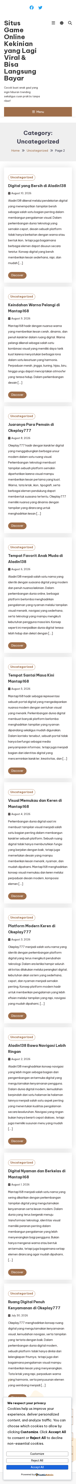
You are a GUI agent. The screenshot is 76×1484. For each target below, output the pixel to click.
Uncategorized (21, 177)
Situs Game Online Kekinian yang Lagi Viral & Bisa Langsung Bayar (20, 50)
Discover (17, 275)
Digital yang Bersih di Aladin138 (37, 185)
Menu (40, 112)
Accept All (37, 1467)
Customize (37, 1453)
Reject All (37, 1460)
